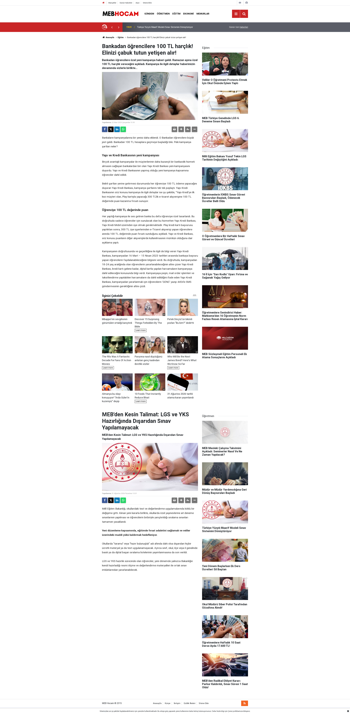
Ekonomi (188, 13)
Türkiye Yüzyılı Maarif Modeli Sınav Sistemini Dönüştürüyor (165, 27)
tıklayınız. (246, 711)
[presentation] (111, 27)
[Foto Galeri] (246, 2)
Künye (167, 703)
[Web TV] (239, 2)
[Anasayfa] (103, 3)
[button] (181, 129)
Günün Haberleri (126, 3)
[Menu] (236, 14)
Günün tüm (238, 27)
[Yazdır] (174, 129)
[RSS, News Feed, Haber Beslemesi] (244, 703)
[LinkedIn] (117, 129)
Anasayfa (109, 37)
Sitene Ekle (147, 3)
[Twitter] (111, 129)
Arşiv (137, 3)
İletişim (177, 703)
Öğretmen (163, 13)
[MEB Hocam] (120, 13)
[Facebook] (104, 129)
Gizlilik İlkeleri (189, 703)
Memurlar (202, 13)
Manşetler (112, 3)
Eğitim (176, 13)
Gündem (149, 13)
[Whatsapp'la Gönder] (123, 129)
